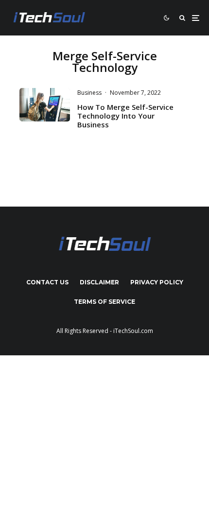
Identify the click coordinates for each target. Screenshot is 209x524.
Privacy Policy (156, 282)
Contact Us (47, 282)
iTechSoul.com (133, 331)
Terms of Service (104, 301)
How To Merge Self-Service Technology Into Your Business (125, 116)
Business (89, 92)
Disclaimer (99, 282)
